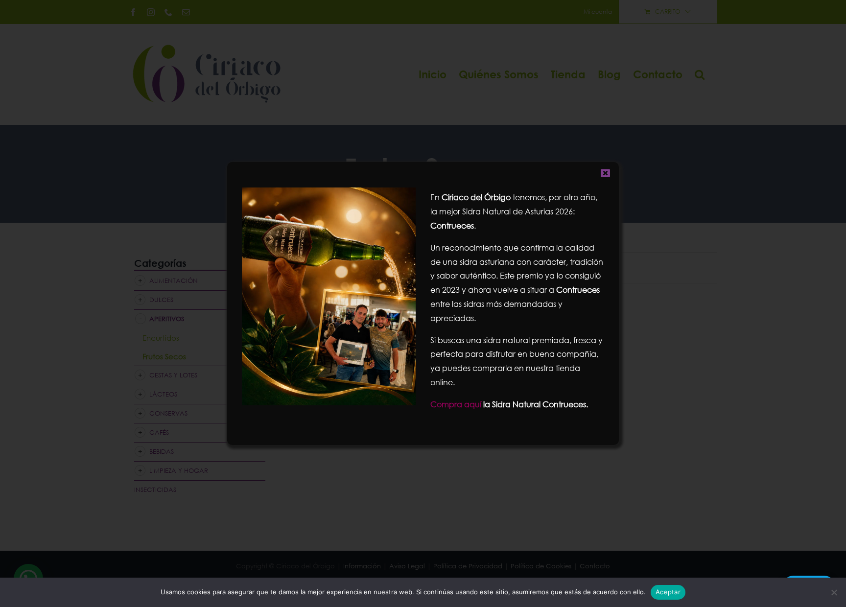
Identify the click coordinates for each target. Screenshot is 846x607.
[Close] (605, 173)
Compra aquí (455, 404)
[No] (834, 592)
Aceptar (668, 592)
